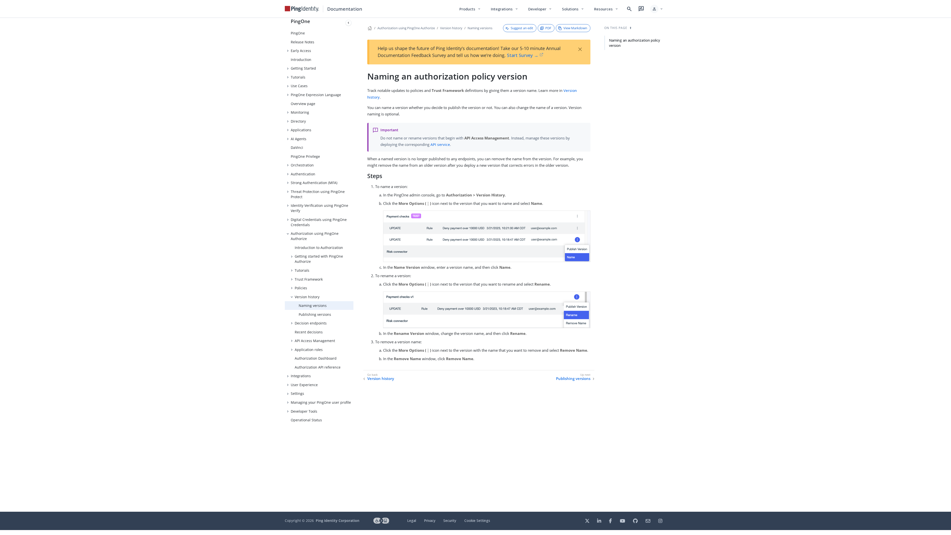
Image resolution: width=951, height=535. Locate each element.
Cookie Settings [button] (477, 520)
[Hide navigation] (348, 23)
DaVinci (297, 147)
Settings (297, 393)
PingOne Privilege (305, 156)
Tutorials (298, 77)
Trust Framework (309, 279)
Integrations (301, 376)
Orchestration (302, 165)
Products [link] (470, 8)
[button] (656, 9)
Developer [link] (540, 8)
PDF (548, 28)
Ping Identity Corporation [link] (337, 520)
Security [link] (449, 520)
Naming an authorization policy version (634, 43)
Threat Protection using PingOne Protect (318, 194)
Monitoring (300, 112)
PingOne (300, 21)
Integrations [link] (504, 8)
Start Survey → (522, 55)
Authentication (303, 174)
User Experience (304, 384)
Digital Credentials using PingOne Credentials (319, 222)
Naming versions (313, 305)
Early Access (301, 50)
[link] (302, 9)
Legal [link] (411, 520)
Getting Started (303, 68)
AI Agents (298, 138)
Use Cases (299, 85)
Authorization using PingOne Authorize (315, 236)
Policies (301, 288)
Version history (307, 296)
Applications (301, 130)
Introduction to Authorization (319, 247)
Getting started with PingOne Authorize (319, 259)
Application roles (309, 349)
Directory (298, 121)
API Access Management (315, 340)
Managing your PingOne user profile (321, 402)
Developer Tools (304, 411)
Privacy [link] (429, 520)
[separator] (353, 265)
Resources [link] (606, 8)
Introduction (301, 59)
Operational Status (306, 420)
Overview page (303, 103)
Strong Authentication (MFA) (314, 182)
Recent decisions (309, 332)
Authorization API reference (318, 367)
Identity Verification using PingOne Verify (319, 208)
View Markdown (575, 28)
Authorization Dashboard (316, 358)
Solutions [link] (573, 8)
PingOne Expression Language (316, 94)
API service (440, 144)
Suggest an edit (522, 28)
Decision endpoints (311, 323)
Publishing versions (315, 314)
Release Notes (302, 42)
